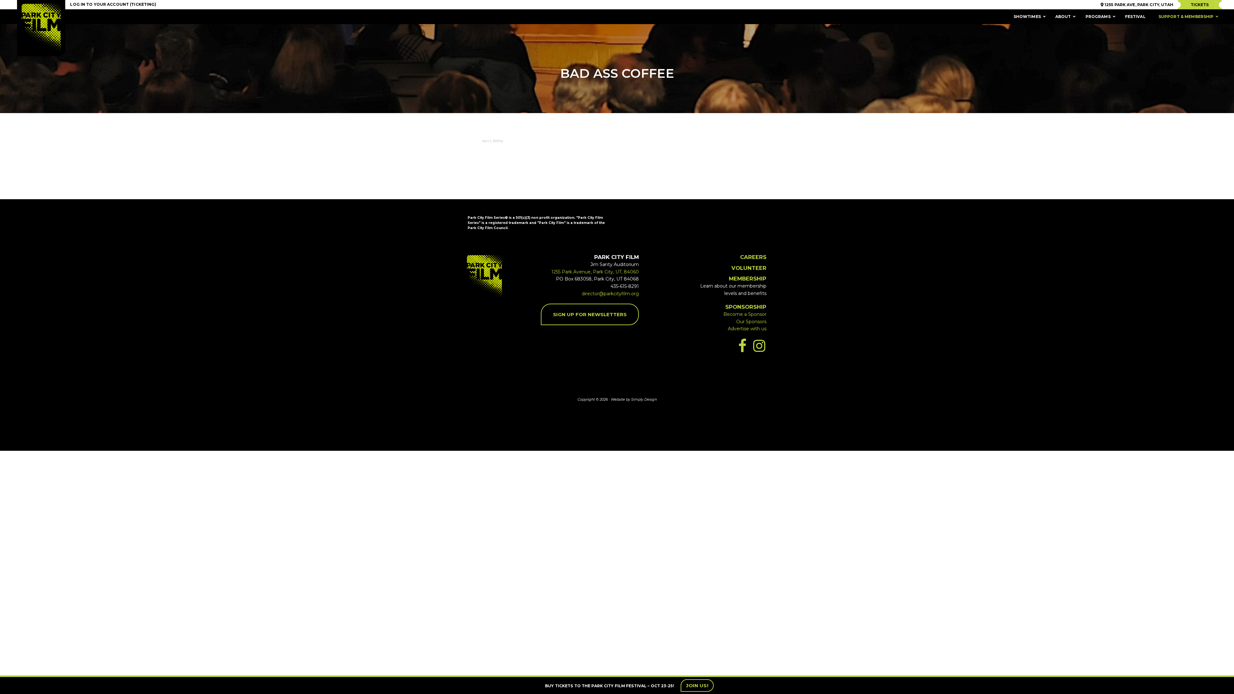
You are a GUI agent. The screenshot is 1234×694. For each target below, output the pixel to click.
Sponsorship (745, 307)
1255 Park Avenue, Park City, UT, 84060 (595, 272)
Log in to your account (99, 4)
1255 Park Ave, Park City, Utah (1139, 4)
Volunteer (748, 268)
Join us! (697, 685)
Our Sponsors (751, 322)
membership (747, 278)
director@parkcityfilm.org (610, 294)
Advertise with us (747, 329)
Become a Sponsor (744, 314)
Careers (753, 257)
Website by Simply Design (634, 399)
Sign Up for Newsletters (590, 314)
